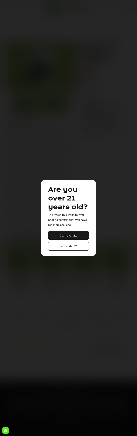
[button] (68, 235)
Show (5, 430)
